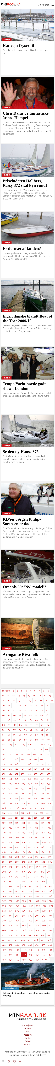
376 (24, 910)
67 (9, 725)
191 (10, 798)
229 (48, 818)
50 (14, 715)
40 (9, 710)
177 (23, 788)
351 (17, 896)
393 (30, 920)
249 (23, 832)
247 (10, 832)
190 (4, 798)
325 (4, 881)
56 (47, 715)
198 (3, 803)
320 (23, 876)
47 (47, 710)
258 (30, 837)
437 (4, 950)
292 (43, 857)
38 (47, 705)
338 (37, 886)
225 (22, 818)
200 (17, 803)
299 (36, 862)
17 (40, 695)
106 (30, 744)
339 (44, 886)
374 (10, 910)
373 (4, 910)
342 (10, 891)
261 (49, 837)
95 (14, 739)
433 (30, 945)
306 (31, 867)
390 (10, 920)
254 (4, 837)
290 (30, 857)
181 (48, 788)
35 (30, 705)
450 (37, 954)
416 (23, 935)
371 (44, 906)
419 (42, 935)
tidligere (6, 691)
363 (44, 901)
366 (11, 906)
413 (3, 935)
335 (17, 886)
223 (10, 818)
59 (14, 720)
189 (48, 793)
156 (42, 774)
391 (17, 920)
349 (4, 896)
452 (50, 954)
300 (43, 862)
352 (23, 896)
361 (30, 901)
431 (17, 945)
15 (29, 695)
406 (11, 930)
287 (10, 857)
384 (23, 915)
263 (10, 842)
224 (16, 818)
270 (4, 847)
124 (40, 754)
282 (29, 852)
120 (16, 754)
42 (20, 710)
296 (17, 862)
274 (29, 847)
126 (3, 759)
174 (3, 788)
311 (16, 871)
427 (42, 940)
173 (49, 783)
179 (35, 788)
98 (31, 739)
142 (3, 769)
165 (49, 779)
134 (3, 764)
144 (16, 769)
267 (37, 842)
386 (37, 915)
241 (23, 827)
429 (4, 945)
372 (51, 906)
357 (4, 901)
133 (48, 759)
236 (43, 823)
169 (23, 783)
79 (25, 730)
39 (3, 710)
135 (10, 764)
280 (17, 852)
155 (35, 774)
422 (10, 940)
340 (50, 886)
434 (36, 945)
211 (36, 808)
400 (24, 925)
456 (24, 959)
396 (50, 920)
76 (9, 730)
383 (17, 915)
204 (43, 803)
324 (49, 876)
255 (10, 837)
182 (3, 793)
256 (17, 837)
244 (42, 827)
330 (36, 881)
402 (37, 925)
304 (17, 867)
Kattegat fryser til (18, 45)
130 (29, 759)
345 (30, 891)
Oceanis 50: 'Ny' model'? (24, 587)
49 (9, 715)
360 (24, 901)
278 (4, 852)
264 (17, 842)
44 (30, 710)
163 (36, 779)
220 (41, 813)
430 (10, 945)
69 (20, 725)
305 (24, 867)
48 (3, 715)
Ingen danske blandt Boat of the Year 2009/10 (27, 318)
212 (42, 808)
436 (50, 945)
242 (29, 827)
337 (30, 886)
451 (44, 954)
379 (44, 910)
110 (3, 749)
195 (35, 798)
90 (36, 735)
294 (4, 862)
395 (43, 920)
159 (10, 779)
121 (22, 754)
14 (24, 695)
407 (17, 930)
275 (36, 847)
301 (50, 862)
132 (41, 759)
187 (35, 793)
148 (42, 769)
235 (36, 823)
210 (30, 808)
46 (41, 710)
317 (3, 876)
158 (3, 779)
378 (37, 910)
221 (47, 813)
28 (46, 700)
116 (40, 749)
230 (4, 823)
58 (9, 720)
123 (34, 754)
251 (36, 832)
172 (42, 783)
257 (23, 837)
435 (43, 945)
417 (29, 935)
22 (14, 700)
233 (23, 823)
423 (16, 940)
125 (47, 754)
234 (29, 823)
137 (23, 764)
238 (4, 827)
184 (16, 793)
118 (3, 754)
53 (30, 715)
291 (36, 857)
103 (10, 744)
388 (50, 915)
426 (36, 940)
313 (29, 871)
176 (16, 788)
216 (16, 813)
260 (43, 837)
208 (17, 808)
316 (48, 871)
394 (37, 920)
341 (3, 891)
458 (37, 959)
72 (37, 725)
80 (31, 730)
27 (41, 700)
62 (31, 720)
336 (24, 886)
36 (36, 705)
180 (42, 788)
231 (10, 823)
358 (10, 901)
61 (25, 720)
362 (37, 901)
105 (23, 744)
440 (24, 950)
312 (23, 871)
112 (15, 749)
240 (17, 827)
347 (43, 891)
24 (24, 700)
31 (9, 705)
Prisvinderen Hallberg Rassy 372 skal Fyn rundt (25, 183)
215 (10, 813)
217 (22, 813)
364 (51, 901)
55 (41, 715)
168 (17, 783)
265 (23, 842)
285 (49, 852)
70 (26, 725)
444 (50, 950)
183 (10, 793)
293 (49, 857)
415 (16, 935)
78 (20, 730)
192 (16, 798)
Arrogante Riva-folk (20, 654)
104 (16, 744)
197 (48, 798)
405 (4, 930)
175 (10, 788)
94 (9, 739)
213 (49, 808)
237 (49, 823)
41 (14, 710)
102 (3, 744)
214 (3, 813)
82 (42, 730)
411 (44, 930)
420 (49, 935)
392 (23, 920)
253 (49, 832)
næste (45, 959)
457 (30, 959)
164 (42, 779)
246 (4, 832)
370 (38, 906)
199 (10, 803)
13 (19, 695)
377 (30, 910)
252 (43, 832)
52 (25, 715)
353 (30, 896)
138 (29, 764)
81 (36, 730)
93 (3, 739)
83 (47, 730)
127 (10, 759)
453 (4, 959)
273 (23, 847)
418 (35, 935)
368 (24, 906)
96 (20, 739)
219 (35, 813)
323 (42, 876)
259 (36, 837)
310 (10, 871)
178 (29, 788)
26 (35, 700)
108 (43, 744)
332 (49, 881)
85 (9, 735)
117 (46, 749)
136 (16, 764)
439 (17, 950)
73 (42, 725)
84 (3, 735)
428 (49, 940)
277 (49, 847)
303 (10, 867)
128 (16, 759)
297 (23, 862)
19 (50, 695)
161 (23, 779)
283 (36, 852)
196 (42, 798)
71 (31, 725)
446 (10, 954)
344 (23, 891)
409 (31, 930)
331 (43, 881)
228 (42, 818)
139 (35, 764)
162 (29, 779)
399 (17, 925)
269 (50, 842)
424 (23, 940)
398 (10, 925)
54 (36, 715)
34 (25, 705)
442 (37, 950)
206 (4, 808)
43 (25, 710)
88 (25, 735)
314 (35, 871)
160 (16, 779)
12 (13, 695)
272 (16, 847)
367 (17, 906)
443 (43, 950)
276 (42, 847)
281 (23, 852)
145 (22, 769)
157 (48, 774)
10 (3, 695)
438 (10, 950)
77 (14, 730)
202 (29, 803)
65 (48, 720)
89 (31, 735)
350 (10, 896)
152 (16, 774)
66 (3, 725)
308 (44, 867)
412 (50, 930)
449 (30, 954)
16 (34, 695)
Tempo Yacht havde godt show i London (24, 386)
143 (10, 769)
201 (23, 803)
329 (30, 881)
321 (29, 876)
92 (47, 735)
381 (3, 915)
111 (9, 749)
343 (17, 891)
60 (20, 720)
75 (3, 730)
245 (49, 827)
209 (24, 808)
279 (10, 852)
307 (38, 867)
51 (20, 715)
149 (48, 769)
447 (17, 954)
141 (48, 764)
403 (44, 925)
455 (17, 959)
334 (10, 886)
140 (42, 764)
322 (35, 876)
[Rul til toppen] (51, 1062)
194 (29, 798)
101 (49, 739)
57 (3, 720)
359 (17, 901)
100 (42, 739)
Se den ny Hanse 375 (21, 451)
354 (37, 896)
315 (42, 871)
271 (10, 847)
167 (10, 783)
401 (30, 925)
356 (50, 896)
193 (22, 798)
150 (4, 774)
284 (42, 852)
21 (9, 700)
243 (36, 827)
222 (3, 818)
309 (4, 871)
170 (30, 783)
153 (22, 774)
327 (17, 881)
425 (29, 940)
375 (17, 910)
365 (4, 906)
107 (36, 744)
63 (36, 720)
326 (10, 881)
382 (10, 915)
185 (22, 793)
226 (29, 818)
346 (37, 891)
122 (28, 754)
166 (4, 783)
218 (28, 813)
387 (43, 915)
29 (51, 700)
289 (23, 857)
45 (36, 710)
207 (10, 808)
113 (21, 749)
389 (4, 920)
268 (44, 842)
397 (4, 925)
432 (23, 945)
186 (29, 793)
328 (23, 881)
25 (30, 700)
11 (8, 695)
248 (17, 832)
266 (30, 842)
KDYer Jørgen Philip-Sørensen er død (22, 521)
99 (36, 739)
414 (10, 935)
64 (42, 720)
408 (24, 930)
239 (10, 827)
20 (3, 700)
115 (34, 749)
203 (36, 803)
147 (35, 769)
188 (42, 793)
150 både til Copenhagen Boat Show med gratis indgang (26, 994)
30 (3, 705)
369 (31, 906)
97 (25, 739)
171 (36, 783)
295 (10, 862)
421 (3, 940)
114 (27, 749)
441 (30, 950)
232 (16, 823)
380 (50, 910)
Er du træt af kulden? (22, 248)
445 (4, 954)
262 (4, 842)
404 (51, 925)
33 (19, 705)
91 (42, 735)
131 (35, 759)
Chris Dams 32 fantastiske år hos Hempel (25, 115)
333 (4, 886)
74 (48, 725)
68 (15, 725)
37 (42, 705)
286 (4, 857)
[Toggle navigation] (53, 5)
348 (50, 891)
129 (22, 759)
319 (16, 876)
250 (30, 832)
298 (30, 862)
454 (10, 959)
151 (10, 774)
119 (9, 754)
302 (4, 867)
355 (43, 896)
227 (35, 818)
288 (17, 857)
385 (30, 915)
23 (19, 700)
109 (49, 744)
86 (14, 735)
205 (49, 803)
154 (29, 774)
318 (10, 876)
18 (45, 695)
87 (20, 735)
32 (14, 705)
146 (29, 769)
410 (38, 930)
